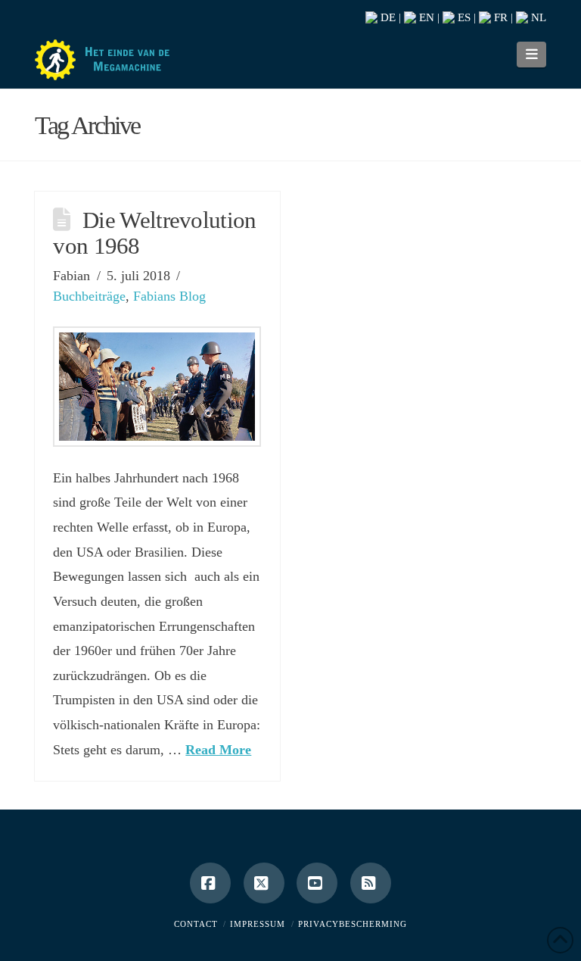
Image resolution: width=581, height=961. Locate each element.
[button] (531, 54)
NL (537, 17)
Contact (196, 923)
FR (499, 17)
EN (425, 17)
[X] (264, 883)
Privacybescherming (352, 923)
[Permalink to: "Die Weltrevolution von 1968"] (157, 386)
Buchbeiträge (89, 296)
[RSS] (370, 883)
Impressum (257, 923)
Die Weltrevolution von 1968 (154, 233)
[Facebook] (210, 883)
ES (463, 17)
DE (386, 17)
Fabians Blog (169, 296)
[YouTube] (317, 883)
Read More (218, 749)
